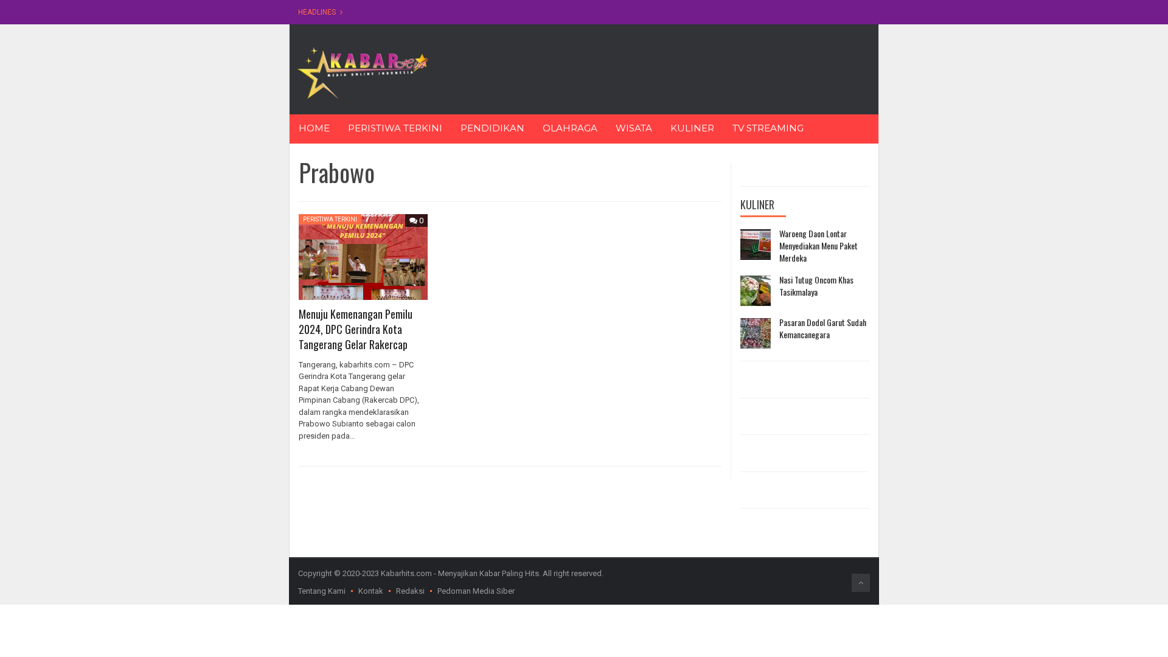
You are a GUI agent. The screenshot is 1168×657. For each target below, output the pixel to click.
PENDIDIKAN (492, 128)
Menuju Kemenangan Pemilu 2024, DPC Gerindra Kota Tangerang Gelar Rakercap (355, 329)
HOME (314, 128)
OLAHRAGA (570, 128)
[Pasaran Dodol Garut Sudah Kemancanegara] (755, 333)
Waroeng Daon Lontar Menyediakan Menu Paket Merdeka (818, 245)
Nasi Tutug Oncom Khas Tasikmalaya (816, 285)
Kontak (370, 591)
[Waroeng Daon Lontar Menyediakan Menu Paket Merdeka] (755, 244)
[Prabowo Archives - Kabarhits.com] (362, 72)
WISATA (634, 128)
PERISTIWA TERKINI (395, 128)
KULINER (692, 128)
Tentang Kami (322, 591)
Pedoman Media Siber (476, 591)
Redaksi (410, 591)
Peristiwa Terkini (330, 219)
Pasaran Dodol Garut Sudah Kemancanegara (822, 328)
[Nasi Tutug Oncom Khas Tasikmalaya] (755, 291)
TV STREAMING (768, 128)
